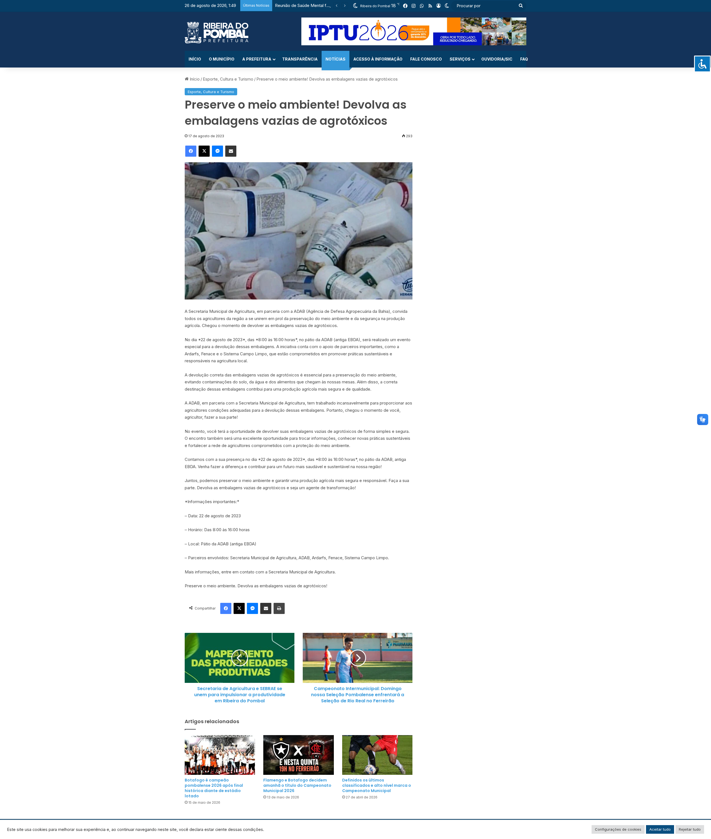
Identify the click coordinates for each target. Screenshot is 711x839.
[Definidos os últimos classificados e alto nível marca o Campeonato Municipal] (377, 755)
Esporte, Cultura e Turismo (228, 79)
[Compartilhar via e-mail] (230, 151)
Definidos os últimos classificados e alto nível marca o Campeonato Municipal (376, 785)
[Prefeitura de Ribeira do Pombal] (216, 32)
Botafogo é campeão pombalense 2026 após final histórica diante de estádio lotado (214, 788)
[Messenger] (217, 151)
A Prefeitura (256, 59)
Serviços (460, 59)
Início (195, 59)
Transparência (300, 59)
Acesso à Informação (377, 59)
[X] (204, 151)
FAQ (524, 59)
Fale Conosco (426, 59)
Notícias (336, 59)
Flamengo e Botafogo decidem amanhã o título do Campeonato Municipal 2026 (297, 785)
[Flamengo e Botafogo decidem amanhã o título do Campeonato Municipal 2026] (298, 755)
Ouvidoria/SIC (496, 59)
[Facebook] (190, 151)
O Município (221, 59)
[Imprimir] (279, 608)
